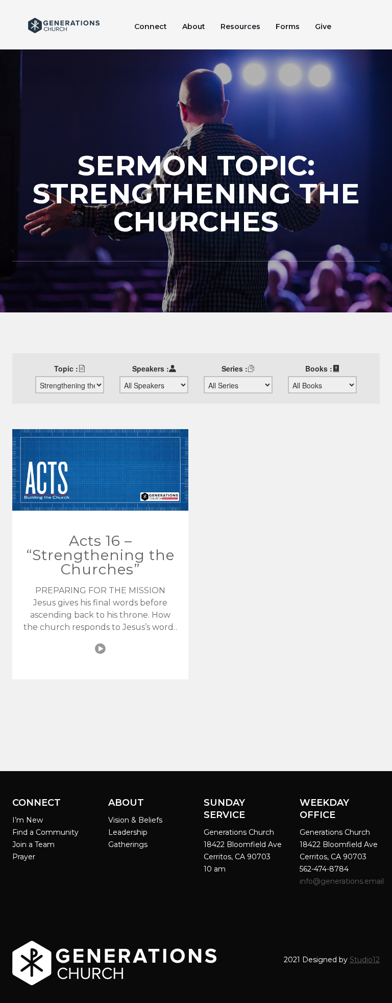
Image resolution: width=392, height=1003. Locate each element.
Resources (240, 26)
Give (323, 26)
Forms (288, 26)
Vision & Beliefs (135, 820)
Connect (150, 26)
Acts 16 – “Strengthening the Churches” (101, 555)
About (193, 26)
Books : (318, 368)
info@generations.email (343, 881)
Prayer (23, 856)
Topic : (66, 368)
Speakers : (150, 368)
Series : (235, 368)
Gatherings (128, 844)
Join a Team (33, 844)
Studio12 (365, 959)
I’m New (27, 820)
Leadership (128, 832)
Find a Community (45, 832)
